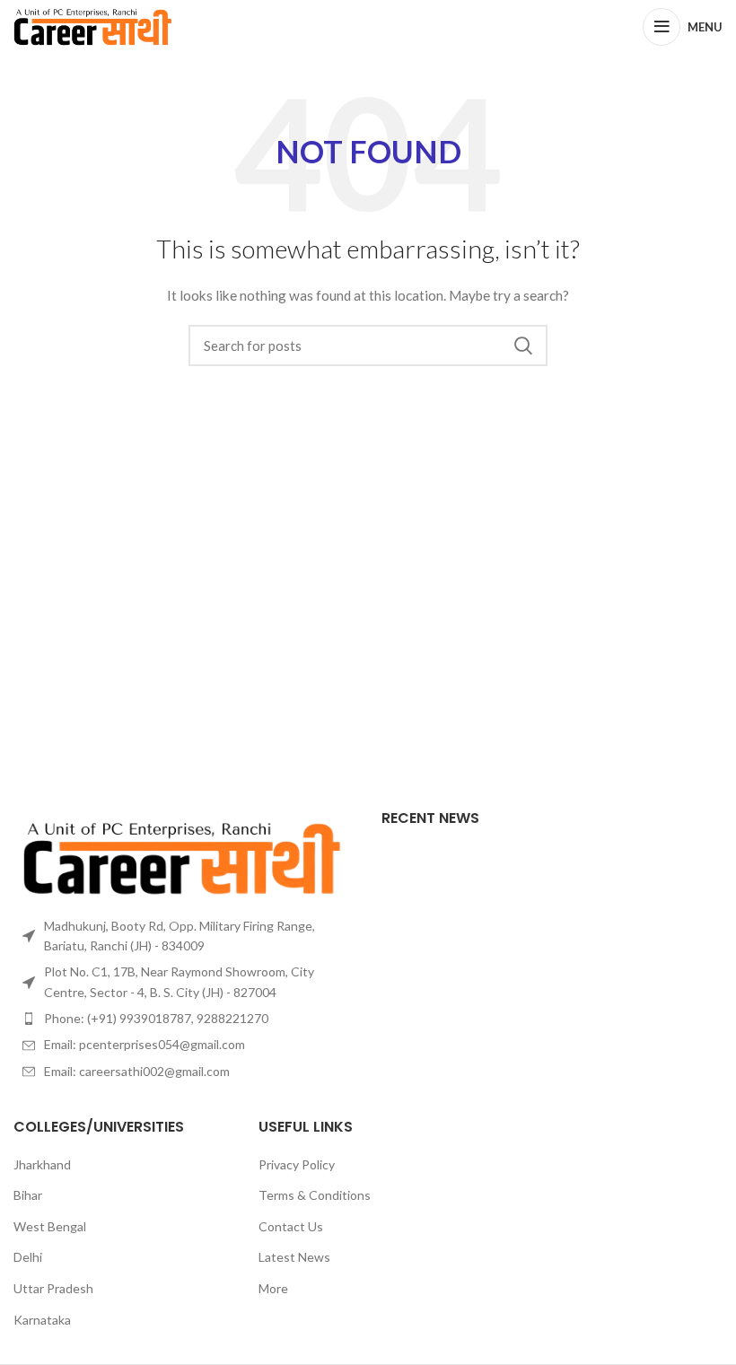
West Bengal (49, 1226)
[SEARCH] (523, 345)
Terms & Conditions (314, 1195)
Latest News (294, 1256)
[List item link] (184, 1018)
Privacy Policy (296, 1164)
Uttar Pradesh (53, 1288)
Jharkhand (42, 1164)
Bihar (27, 1195)
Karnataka (42, 1319)
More (273, 1288)
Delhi (27, 1256)
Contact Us (290, 1226)
